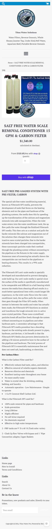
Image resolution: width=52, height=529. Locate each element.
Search (5, 481)
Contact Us (7, 488)
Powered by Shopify (39, 524)
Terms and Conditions (12, 469)
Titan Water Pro (25, 524)
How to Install (8, 466)
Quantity (26, 156)
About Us (6, 485)
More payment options (26, 182)
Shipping (16, 145)
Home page (7, 463)
